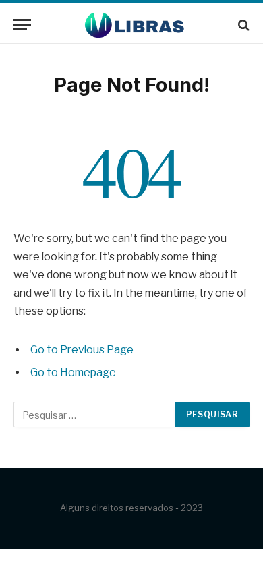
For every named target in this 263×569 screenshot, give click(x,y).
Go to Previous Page (82, 349)
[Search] (242, 24)
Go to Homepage (73, 372)
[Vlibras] (131, 25)
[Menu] (22, 24)
